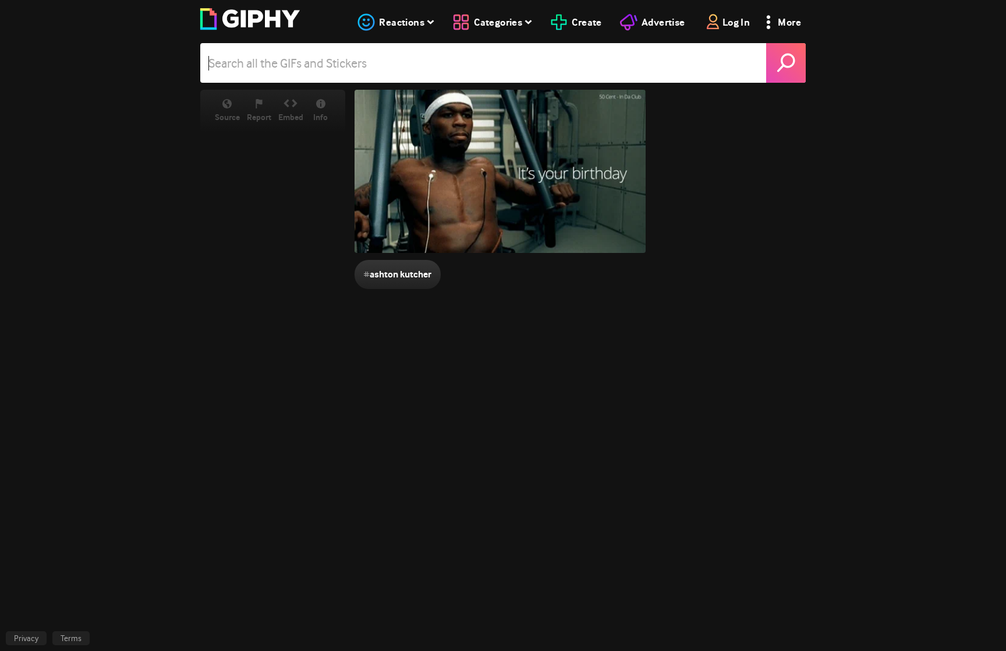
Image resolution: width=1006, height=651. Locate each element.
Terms (71, 638)
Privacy (26, 638)
